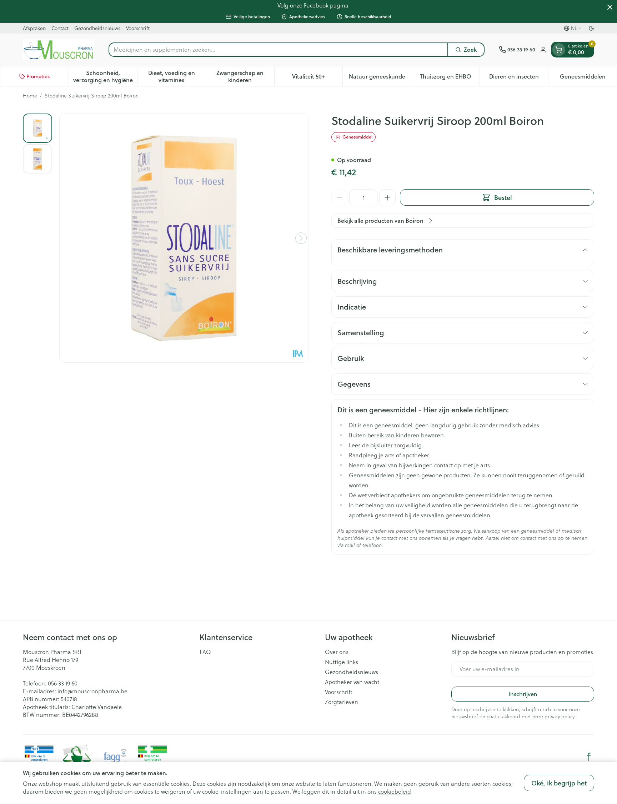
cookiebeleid (394, 791)
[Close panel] (610, 7)
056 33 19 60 (62, 683)
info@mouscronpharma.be (92, 691)
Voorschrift (138, 28)
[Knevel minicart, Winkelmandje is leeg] (558, 49)
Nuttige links (341, 662)
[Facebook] (588, 757)
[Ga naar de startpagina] (58, 49)
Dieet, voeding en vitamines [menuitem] (177, 76)
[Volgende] (301, 238)
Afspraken (34, 28)
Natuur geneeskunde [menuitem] (380, 78)
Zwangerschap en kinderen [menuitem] (245, 76)
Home (30, 95)
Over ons (336, 652)
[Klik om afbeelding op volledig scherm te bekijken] (184, 238)
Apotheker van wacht (352, 682)
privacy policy (559, 716)
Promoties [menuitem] (38, 76)
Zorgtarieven (341, 702)
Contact (60, 28)
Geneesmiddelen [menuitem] (588, 78)
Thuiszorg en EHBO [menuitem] (450, 78)
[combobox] (278, 49)
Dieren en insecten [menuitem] (518, 78)
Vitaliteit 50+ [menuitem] (317, 78)
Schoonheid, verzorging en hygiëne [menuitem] (105, 76)
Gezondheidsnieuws (97, 28)
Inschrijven (522, 694)
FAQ (205, 652)
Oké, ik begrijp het (559, 783)
